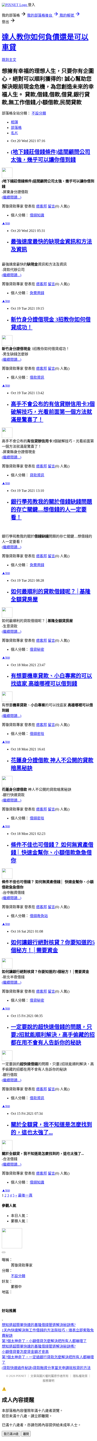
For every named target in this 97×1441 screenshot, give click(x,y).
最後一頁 (25, 1195)
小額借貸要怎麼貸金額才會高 (25, 1352)
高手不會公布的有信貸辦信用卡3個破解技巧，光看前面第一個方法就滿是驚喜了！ (53, 412)
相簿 (14, 122)
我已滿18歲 (11, 1434)
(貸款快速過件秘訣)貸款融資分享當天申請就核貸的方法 (46, 1368)
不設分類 (39, 113)
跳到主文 (9, 60)
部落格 (16, 128)
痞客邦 (41, 206)
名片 (14, 133)
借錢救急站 (39, 916)
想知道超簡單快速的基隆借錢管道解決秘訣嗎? (39, 1325)
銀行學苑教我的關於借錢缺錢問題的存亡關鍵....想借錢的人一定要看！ (51, 509)
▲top (6, 223)
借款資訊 (37, 377)
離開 (26, 1434)
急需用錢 (37, 293)
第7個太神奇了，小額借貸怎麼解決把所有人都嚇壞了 (44, 1341)
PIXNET (21, 1376)
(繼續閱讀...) (11, 197)
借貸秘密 (37, 649)
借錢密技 (37, 734)
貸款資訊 (37, 475)
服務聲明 (48, 1380)
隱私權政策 (80, 1376)
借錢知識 (37, 215)
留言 (51, 206)
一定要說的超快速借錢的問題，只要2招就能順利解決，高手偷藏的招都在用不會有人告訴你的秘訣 (53, 1035)
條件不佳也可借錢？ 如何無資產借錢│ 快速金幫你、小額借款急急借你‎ (52, 852)
